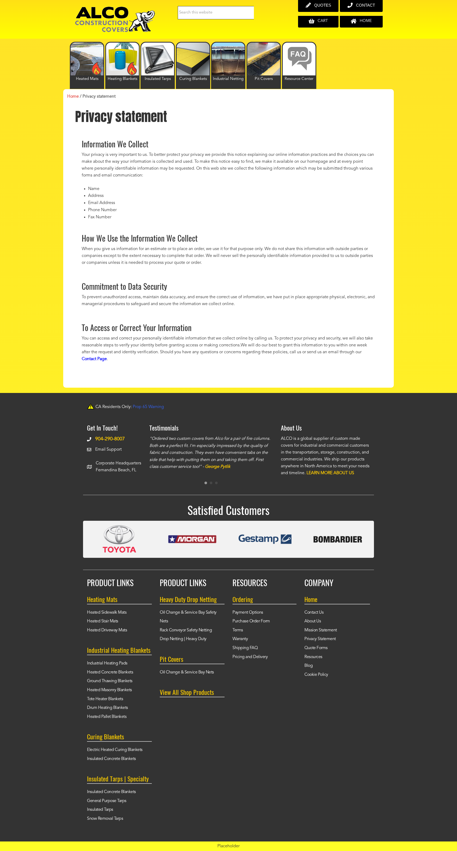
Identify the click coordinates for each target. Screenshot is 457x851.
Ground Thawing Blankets (109, 681)
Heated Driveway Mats (107, 630)
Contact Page (94, 359)
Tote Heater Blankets (105, 699)
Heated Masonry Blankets (109, 690)
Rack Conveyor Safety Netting (186, 630)
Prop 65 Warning (148, 407)
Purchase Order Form (251, 621)
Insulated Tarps (100, 810)
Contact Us (313, 612)
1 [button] (205, 483)
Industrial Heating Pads (107, 663)
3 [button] (216, 483)
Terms (237, 630)
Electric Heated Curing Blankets (115, 750)
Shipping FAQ (245, 648)
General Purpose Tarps (106, 801)
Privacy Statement (320, 639)
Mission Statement (320, 630)
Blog (308, 666)
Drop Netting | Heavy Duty (183, 639)
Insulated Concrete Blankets (111, 759)
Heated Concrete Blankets (110, 672)
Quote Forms (316, 648)
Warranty (240, 639)
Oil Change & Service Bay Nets (187, 672)
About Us (312, 621)
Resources (313, 657)
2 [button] (211, 483)
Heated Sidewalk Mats (106, 612)
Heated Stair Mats (102, 621)
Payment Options (247, 612)
